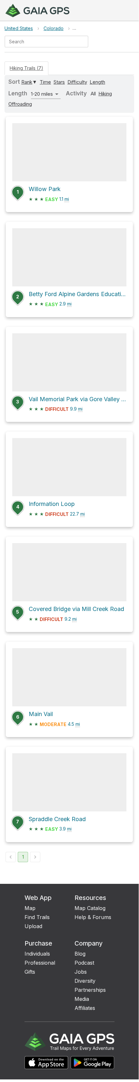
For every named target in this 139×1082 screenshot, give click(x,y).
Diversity (84, 981)
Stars (59, 82)
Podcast (84, 962)
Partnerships (90, 990)
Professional (40, 962)
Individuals (37, 953)
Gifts (30, 972)
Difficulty (77, 82)
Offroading (20, 104)
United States (19, 28)
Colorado (54, 28)
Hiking (105, 94)
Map (30, 908)
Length (97, 82)
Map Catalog (89, 908)
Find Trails (37, 917)
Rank (26, 82)
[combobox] (41, 41)
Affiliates (84, 1008)
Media (81, 999)
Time (45, 82)
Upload (33, 926)
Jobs (80, 972)
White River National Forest (103, 28)
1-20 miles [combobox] (42, 94)
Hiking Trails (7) (26, 68)
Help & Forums (92, 917)
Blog (79, 953)
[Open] (85, 42)
